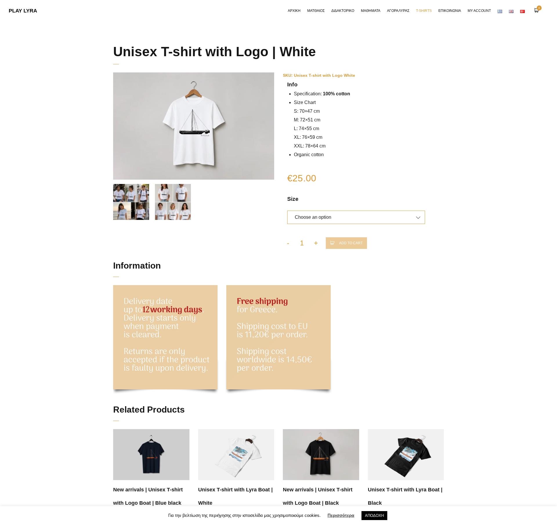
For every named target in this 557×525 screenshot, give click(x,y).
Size (293, 199)
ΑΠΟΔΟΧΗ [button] (374, 515)
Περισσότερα (341, 515)
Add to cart (351, 243)
